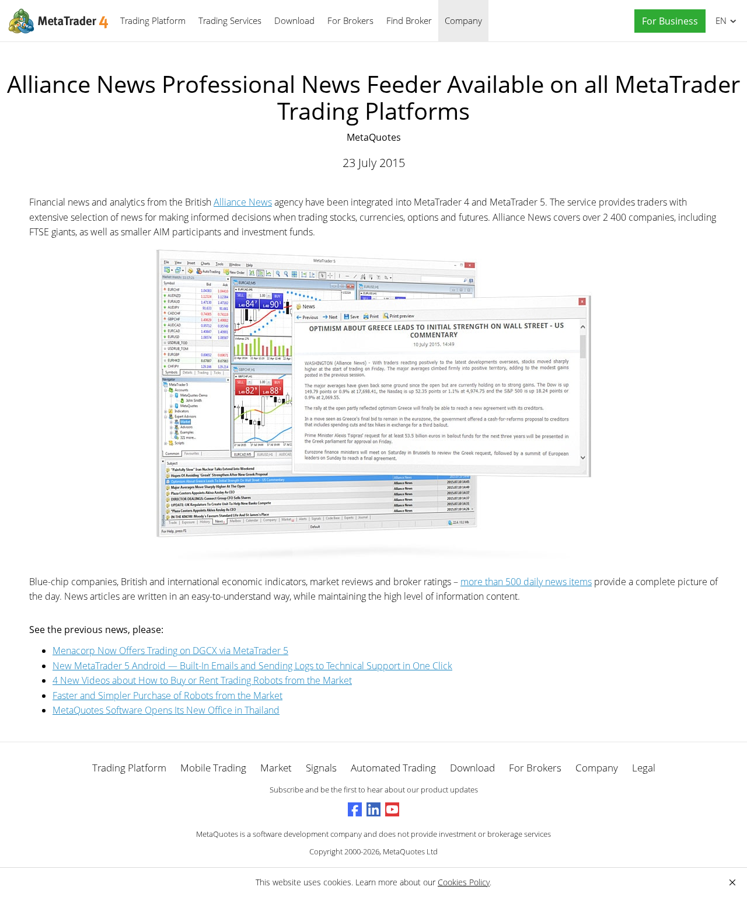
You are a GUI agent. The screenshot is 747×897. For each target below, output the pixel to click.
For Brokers (350, 20)
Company (463, 20)
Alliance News (243, 202)
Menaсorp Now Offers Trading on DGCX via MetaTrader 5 (170, 650)
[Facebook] (355, 809)
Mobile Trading (213, 767)
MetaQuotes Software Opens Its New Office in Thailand (166, 710)
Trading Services (229, 20)
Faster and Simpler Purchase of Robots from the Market (167, 695)
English (719, 20)
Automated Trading (393, 767)
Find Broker (409, 20)
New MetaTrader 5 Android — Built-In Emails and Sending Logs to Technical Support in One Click (252, 665)
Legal (643, 767)
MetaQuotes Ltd (410, 851)
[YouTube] (392, 809)
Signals (321, 767)
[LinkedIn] (373, 809)
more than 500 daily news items (526, 581)
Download (294, 20)
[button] (667, 21)
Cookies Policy (464, 882)
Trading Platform (153, 20)
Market (276, 767)
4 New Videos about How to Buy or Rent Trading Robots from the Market (202, 680)
